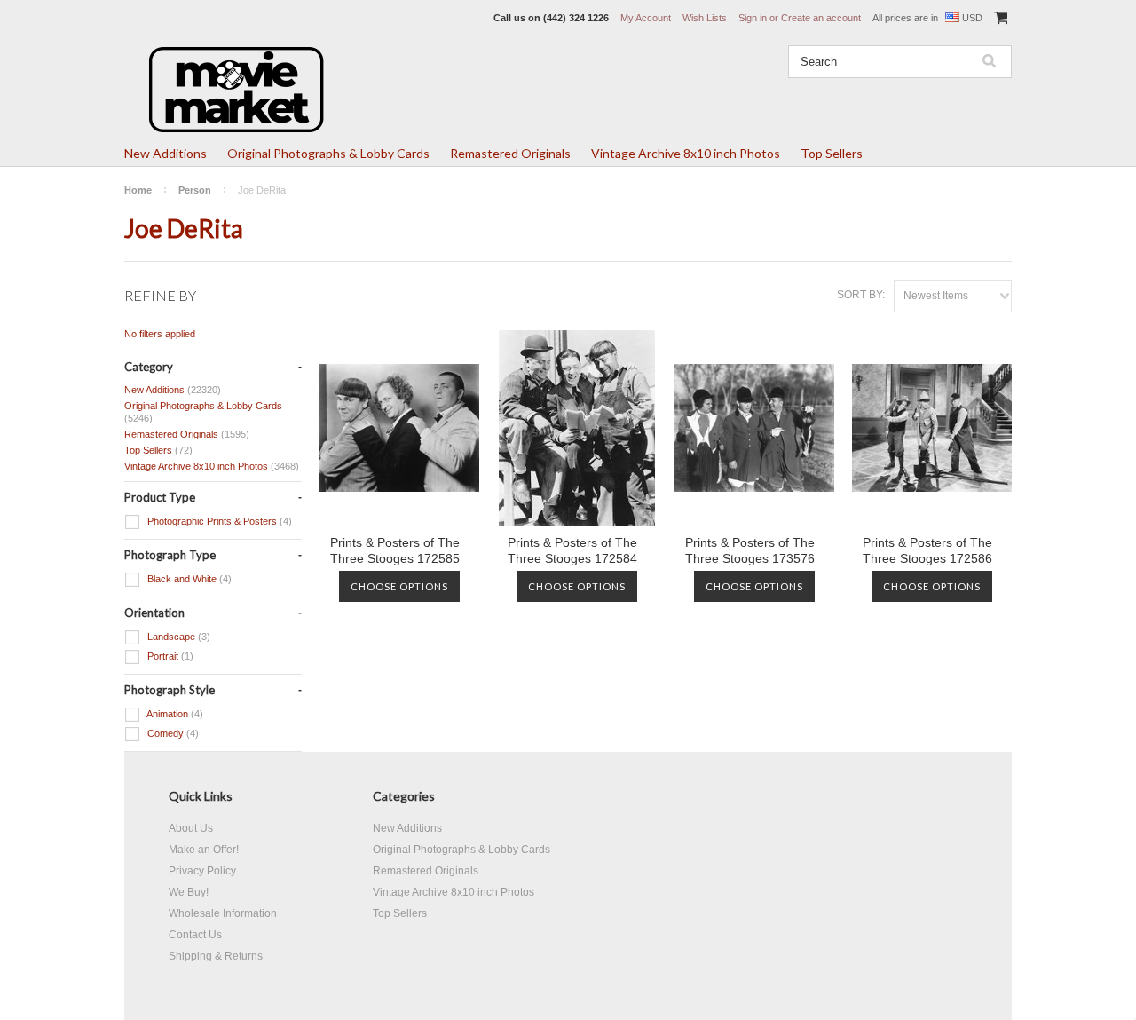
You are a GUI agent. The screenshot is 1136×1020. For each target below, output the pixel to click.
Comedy (172, 733)
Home (138, 190)
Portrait (169, 656)
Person (194, 190)
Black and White (188, 578)
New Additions (165, 153)
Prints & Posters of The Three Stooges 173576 (750, 550)
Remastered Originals (510, 153)
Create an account (821, 17)
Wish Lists (704, 17)
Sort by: (861, 295)
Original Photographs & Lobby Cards (328, 153)
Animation (174, 713)
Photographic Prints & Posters (218, 521)
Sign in (752, 17)
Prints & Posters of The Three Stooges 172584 (572, 550)
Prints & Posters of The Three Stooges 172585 (395, 550)
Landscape (177, 636)
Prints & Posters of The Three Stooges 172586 (927, 550)
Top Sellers (832, 153)
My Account (645, 17)
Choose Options (399, 586)
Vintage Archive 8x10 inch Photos (685, 153)
